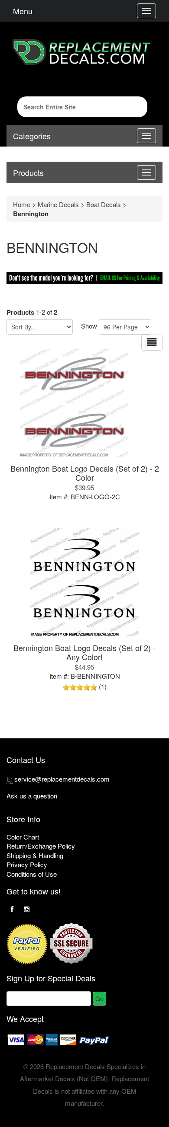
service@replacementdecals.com (62, 778)
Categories (32, 135)
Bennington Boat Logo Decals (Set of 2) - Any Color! (84, 652)
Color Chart (22, 836)
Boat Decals (103, 204)
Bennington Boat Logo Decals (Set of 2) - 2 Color (84, 473)
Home (21, 204)
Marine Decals (58, 204)
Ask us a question (31, 795)
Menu (22, 10)
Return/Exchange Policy (40, 845)
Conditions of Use (31, 873)
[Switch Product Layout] (151, 343)
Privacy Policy (26, 864)
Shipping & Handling (34, 855)
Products (28, 172)
